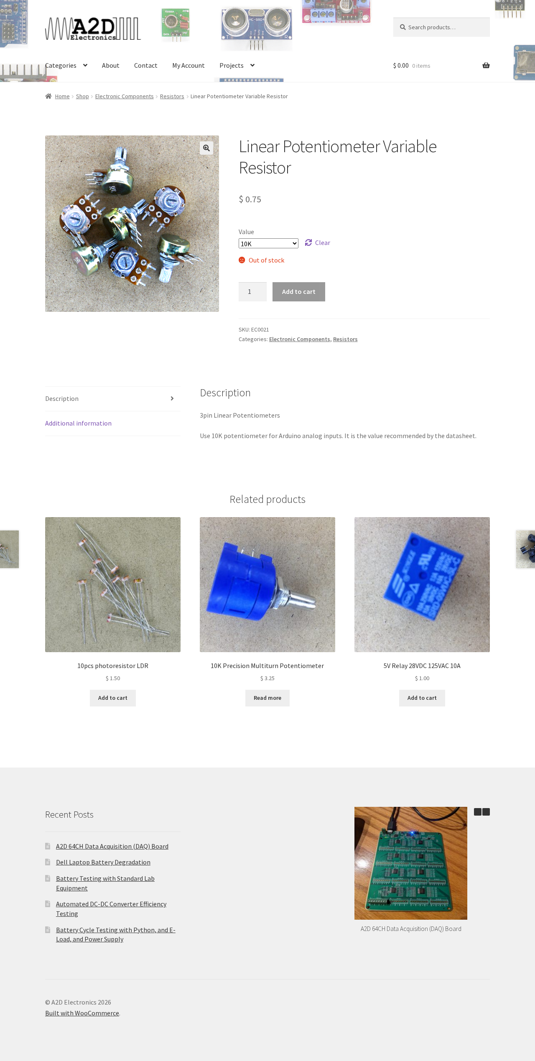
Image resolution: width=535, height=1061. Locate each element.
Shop (82, 96)
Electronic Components (124, 96)
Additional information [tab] (78, 423)
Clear (322, 242)
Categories (60, 65)
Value (246, 231)
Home (62, 96)
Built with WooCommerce (82, 1013)
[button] (206, 148)
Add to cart (299, 291)
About (111, 65)
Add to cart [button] (112, 697)
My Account (188, 65)
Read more (267, 697)
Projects (231, 65)
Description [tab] (62, 398)
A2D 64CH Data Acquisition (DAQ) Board (112, 846)
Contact (146, 65)
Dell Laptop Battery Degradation (103, 862)
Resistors (172, 96)
